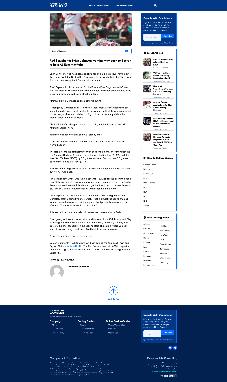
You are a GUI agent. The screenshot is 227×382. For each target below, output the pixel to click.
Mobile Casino (114, 333)
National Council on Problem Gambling (164, 371)
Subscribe (168, 36)
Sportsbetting (88, 329)
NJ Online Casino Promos (104, 12)
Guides (83, 325)
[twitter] (170, 348)
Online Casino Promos (99, 5)
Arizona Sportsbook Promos (131, 12)
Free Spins (112, 329)
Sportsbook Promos (124, 5)
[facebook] (175, 348)
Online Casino (88, 333)
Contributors (57, 329)
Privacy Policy (168, 43)
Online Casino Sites (116, 325)
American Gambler (78, 266)
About (54, 325)
